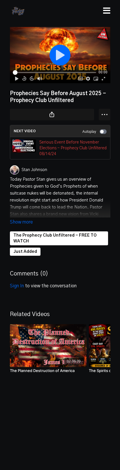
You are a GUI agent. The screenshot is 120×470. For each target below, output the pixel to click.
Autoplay (89, 131)
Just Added (25, 252)
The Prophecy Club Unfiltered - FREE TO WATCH (55, 238)
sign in (17, 286)
